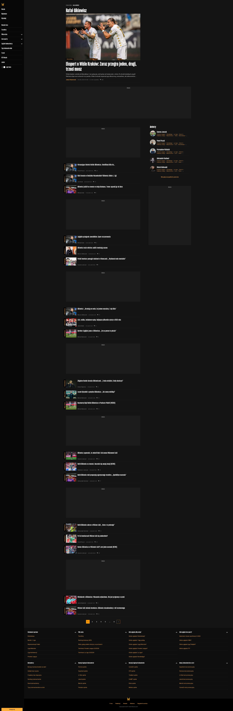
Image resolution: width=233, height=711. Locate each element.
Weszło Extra (4, 25)
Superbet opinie (83, 671)
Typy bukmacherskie (6, 48)
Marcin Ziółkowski (82, 253)
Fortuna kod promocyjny (186, 671)
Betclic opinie (82, 683)
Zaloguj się (12, 709)
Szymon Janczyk (82, 265)
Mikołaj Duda (81, 192)
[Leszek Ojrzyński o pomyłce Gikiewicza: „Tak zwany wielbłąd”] (103, 394)
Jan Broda (80, 181)
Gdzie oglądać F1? (184, 648)
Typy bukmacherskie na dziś (36, 687)
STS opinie (132, 671)
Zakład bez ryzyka (33, 671)
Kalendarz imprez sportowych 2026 (190, 636)
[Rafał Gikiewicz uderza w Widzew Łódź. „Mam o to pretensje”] (103, 527)
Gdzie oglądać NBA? (185, 640)
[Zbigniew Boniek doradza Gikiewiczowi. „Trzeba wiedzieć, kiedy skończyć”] (103, 383)
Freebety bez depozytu (35, 675)
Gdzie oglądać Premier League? (138, 648)
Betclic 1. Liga (64, 178)
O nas (111, 703)
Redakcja (117, 703)
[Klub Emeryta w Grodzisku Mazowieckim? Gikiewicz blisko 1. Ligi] (103, 178)
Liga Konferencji (32, 652)
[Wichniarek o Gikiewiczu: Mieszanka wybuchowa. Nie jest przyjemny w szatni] (103, 599)
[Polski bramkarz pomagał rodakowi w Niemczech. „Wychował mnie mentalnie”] (103, 261)
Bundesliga (64, 261)
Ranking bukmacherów (34, 679)
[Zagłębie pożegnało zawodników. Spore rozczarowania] (103, 239)
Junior (3, 62)
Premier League (161, 134)
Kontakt (125, 703)
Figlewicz (80, 470)
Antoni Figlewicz (82, 387)
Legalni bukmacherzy (6, 43)
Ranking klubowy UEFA (85, 640)
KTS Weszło (4, 57)
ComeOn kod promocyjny (186, 687)
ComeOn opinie (133, 667)
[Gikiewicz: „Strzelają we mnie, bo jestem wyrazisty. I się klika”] (103, 311)
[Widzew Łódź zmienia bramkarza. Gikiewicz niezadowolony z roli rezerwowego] (103, 610)
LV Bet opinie (82, 675)
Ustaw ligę (185, 171)
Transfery (3, 30)
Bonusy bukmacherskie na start (37, 667)
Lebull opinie (82, 679)
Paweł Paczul (81, 170)
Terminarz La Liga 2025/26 (86, 652)
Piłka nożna (4, 34)
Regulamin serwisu (142, 703)
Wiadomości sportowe (33, 632)
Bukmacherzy (31, 663)
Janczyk (86, 470)
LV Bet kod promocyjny (186, 675)
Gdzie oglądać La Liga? (136, 652)
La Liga (176, 134)
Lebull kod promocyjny (186, 679)
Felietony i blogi (161, 135)
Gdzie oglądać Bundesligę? (137, 656)
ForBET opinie (133, 679)
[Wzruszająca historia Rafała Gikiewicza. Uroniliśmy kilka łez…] (103, 167)
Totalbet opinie (133, 675)
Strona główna (69, 5)
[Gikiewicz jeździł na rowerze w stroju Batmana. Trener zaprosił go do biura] (103, 189)
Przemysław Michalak (163, 149)
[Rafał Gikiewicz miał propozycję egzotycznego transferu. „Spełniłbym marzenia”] (103, 477)
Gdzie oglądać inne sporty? (185, 632)
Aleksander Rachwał (83, 481)
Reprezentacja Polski (34, 644)
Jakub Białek (81, 326)
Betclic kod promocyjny (186, 683)
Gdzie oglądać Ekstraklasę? (137, 636)
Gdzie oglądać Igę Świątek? (187, 644)
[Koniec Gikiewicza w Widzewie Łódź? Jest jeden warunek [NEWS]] (103, 549)
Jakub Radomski (71, 79)
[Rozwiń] (21, 34)
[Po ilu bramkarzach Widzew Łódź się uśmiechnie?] (103, 538)
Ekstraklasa (70, 59)
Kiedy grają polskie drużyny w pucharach (90, 644)
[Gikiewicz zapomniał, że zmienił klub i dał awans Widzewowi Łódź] (103, 455)
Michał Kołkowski (82, 337)
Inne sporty (4, 39)
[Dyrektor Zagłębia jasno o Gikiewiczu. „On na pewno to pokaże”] (103, 333)
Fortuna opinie (82, 667)
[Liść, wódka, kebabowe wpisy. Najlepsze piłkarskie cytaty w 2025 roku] (103, 322)
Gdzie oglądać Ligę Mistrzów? (137, 644)
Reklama (132, 703)
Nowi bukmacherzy (33, 683)
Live (176, 144)
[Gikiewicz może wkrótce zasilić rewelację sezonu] (103, 250)
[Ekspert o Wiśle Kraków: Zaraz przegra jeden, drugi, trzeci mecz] (103, 48)
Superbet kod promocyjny (187, 667)
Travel (3, 53)
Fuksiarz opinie (82, 687)
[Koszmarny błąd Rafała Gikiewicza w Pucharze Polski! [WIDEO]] (103, 405)
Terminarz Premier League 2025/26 (88, 648)
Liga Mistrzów (32, 648)
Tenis (176, 135)
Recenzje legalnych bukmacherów (86, 663)
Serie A (181, 134)
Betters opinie (133, 687)
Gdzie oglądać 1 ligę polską (137, 640)
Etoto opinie (132, 683)
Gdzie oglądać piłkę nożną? (135, 632)
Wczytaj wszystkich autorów (170, 177)
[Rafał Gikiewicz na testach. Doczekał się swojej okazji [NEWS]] (103, 466)
